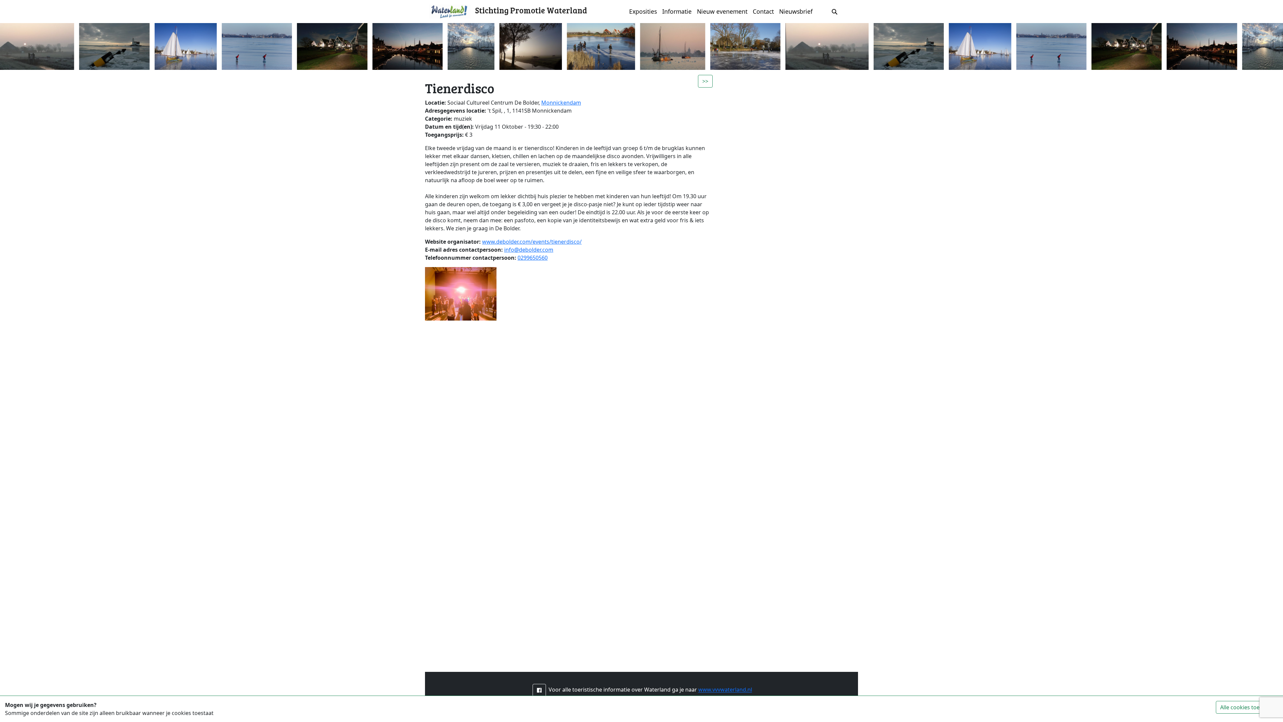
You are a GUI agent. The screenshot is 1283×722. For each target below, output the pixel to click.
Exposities (643, 11)
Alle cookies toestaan (1247, 707)
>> (705, 81)
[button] (539, 690)
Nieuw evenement (722, 11)
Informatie (677, 11)
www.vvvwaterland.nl (725, 690)
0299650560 (533, 257)
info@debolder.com (528, 249)
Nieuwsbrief (796, 11)
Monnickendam (561, 102)
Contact (763, 11)
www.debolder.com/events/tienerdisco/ (532, 241)
